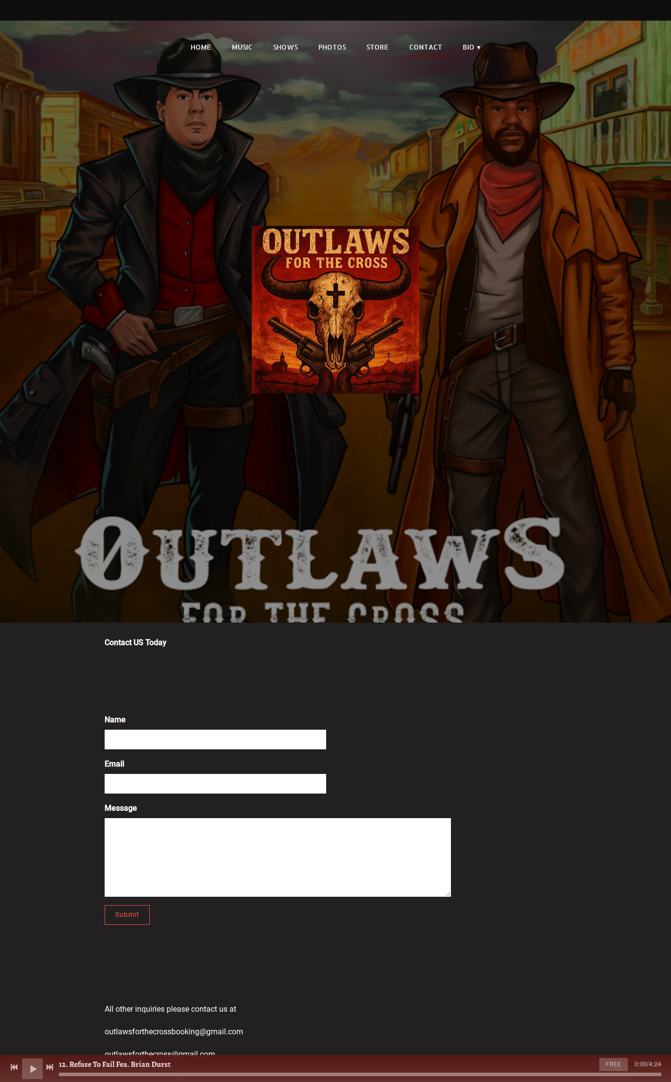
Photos (332, 47)
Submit (127, 914)
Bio (469, 47)
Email (114, 764)
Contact (425, 47)
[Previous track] (14, 1067)
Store (377, 47)
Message (121, 808)
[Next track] (49, 1067)
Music (242, 47)
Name (115, 719)
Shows (285, 47)
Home (201, 47)
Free (613, 1064)
